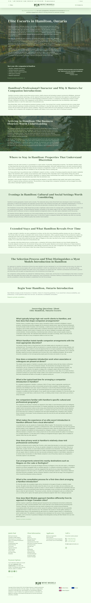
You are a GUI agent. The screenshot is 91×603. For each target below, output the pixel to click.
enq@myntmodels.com (50, 1)
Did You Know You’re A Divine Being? (54, 540)
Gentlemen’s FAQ (31, 552)
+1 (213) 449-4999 (39, 1)
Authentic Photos (31, 540)
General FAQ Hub (12, 544)
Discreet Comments (12, 547)
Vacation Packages (31, 556)
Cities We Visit (30, 546)
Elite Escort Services (12, 535)
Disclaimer (10, 553)
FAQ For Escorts (49, 537)
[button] (10, 5)
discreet (67, 10)
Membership (30, 549)
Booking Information (31, 538)
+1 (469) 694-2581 (28, 1)
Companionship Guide (13, 543)
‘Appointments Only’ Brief (32, 541)
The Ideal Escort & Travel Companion (54, 538)
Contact (29, 535)
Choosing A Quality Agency (14, 537)
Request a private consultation (23, 519)
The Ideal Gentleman (31, 553)
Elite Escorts (11, 541)
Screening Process (31, 544)
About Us (29, 537)
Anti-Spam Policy (12, 552)
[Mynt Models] (44, 5)
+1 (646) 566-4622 (18, 1)
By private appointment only (29, 10)
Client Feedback (30, 550)
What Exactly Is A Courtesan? (14, 538)
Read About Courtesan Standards (34, 543)
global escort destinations (34, 32)
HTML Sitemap (11, 549)
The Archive (11, 546)
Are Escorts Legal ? (31, 555)
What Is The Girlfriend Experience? (15, 540)
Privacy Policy (11, 550)
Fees (28, 547)
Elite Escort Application (51, 535)
